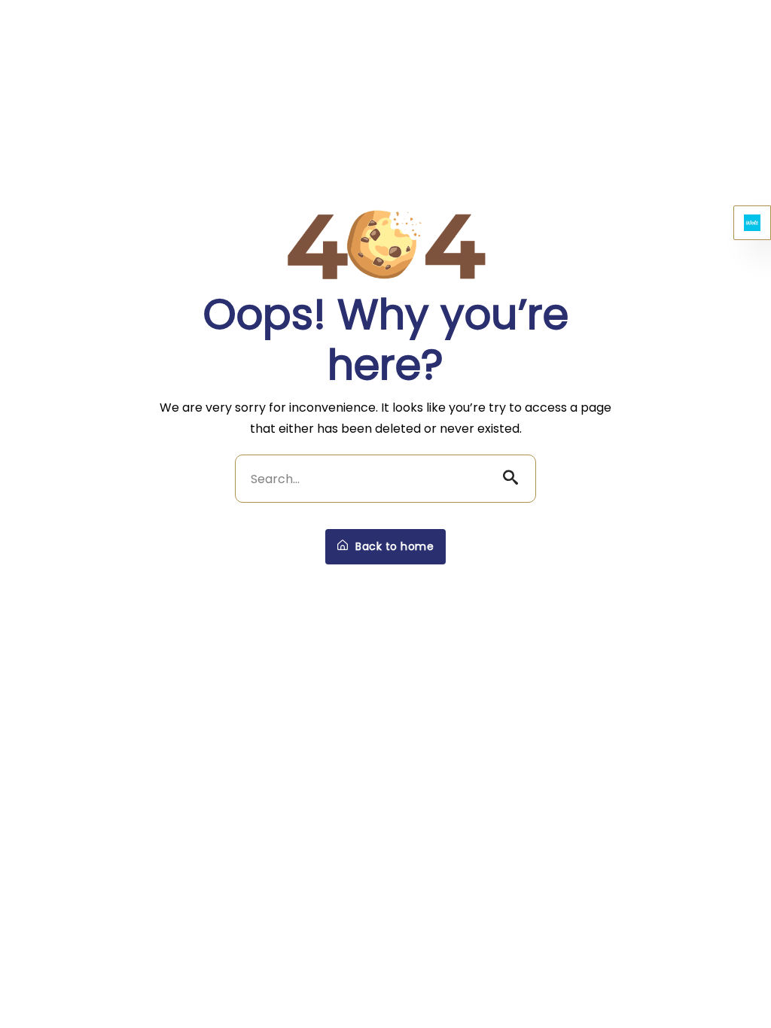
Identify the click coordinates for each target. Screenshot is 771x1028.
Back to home (393, 546)
